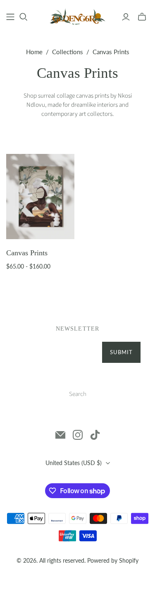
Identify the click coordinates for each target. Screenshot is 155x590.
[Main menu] (10, 17)
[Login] (126, 17)
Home (34, 51)
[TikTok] (95, 435)
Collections (67, 51)
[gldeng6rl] (77, 15)
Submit (121, 352)
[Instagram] (78, 435)
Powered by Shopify (112, 560)
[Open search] (23, 17)
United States (73, 462)
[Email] (60, 435)
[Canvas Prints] (40, 196)
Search (77, 394)
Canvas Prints (27, 253)
